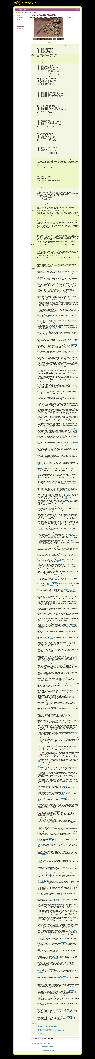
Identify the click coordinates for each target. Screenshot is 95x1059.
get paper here (60, 272)
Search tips (18, 21)
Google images (41, 1033)
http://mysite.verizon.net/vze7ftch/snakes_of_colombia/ (48, 1029)
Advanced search (20, 17)
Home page (18, 15)
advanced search (28, 12)
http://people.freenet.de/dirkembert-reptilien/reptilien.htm (48, 1026)
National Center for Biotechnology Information (46, 1025)
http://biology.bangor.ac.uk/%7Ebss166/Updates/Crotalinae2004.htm (51, 1030)
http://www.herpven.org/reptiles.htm (44, 1027)
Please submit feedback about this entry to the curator (40, 1043)
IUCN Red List (40, 1023)
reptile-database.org (20, 28)
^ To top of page (45, 1046)
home (23, 12)
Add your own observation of (72, 23)
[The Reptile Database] (26, 5)
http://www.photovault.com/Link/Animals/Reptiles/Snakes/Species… (50, 1031)
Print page (51, 1046)
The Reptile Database (21, 9)
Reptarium (77, 9)
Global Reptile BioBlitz (20, 26)
